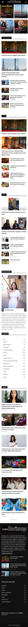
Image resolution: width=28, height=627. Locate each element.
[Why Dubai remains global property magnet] (21, 26)
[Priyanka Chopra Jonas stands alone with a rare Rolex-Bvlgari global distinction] (14, 441)
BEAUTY (5, 342)
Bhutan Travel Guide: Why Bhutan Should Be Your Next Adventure (17, 105)
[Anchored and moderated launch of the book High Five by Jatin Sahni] (5, 253)
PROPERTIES (17, 12)
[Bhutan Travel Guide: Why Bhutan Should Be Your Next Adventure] (5, 105)
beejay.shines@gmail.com (11, 613)
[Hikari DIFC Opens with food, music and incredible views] (5, 160)
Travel (4, 371)
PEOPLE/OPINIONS (8, 366)
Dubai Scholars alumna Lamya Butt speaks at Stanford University (17, 97)
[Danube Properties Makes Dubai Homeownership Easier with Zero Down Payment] (21, 11)
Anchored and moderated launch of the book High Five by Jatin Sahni (18, 253)
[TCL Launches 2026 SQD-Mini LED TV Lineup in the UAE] (14, 462)
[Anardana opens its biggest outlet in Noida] (7, 11)
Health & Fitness (7, 358)
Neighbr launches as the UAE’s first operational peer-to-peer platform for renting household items (12, 406)
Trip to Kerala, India (15, 259)
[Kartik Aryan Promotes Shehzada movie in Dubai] (14, 204)
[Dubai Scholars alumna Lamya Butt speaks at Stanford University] (5, 97)
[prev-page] (3, 111)
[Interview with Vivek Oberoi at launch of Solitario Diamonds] (5, 239)
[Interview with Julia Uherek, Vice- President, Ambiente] (5, 246)
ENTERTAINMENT (7, 350)
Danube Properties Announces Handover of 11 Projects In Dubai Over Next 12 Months (18, 82)
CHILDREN (6, 347)
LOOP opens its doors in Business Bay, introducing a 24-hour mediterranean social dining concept (14, 153)
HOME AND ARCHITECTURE (10, 361)
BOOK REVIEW (7, 344)
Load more (13, 519)
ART (4, 339)
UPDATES (5, 374)
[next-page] (5, 111)
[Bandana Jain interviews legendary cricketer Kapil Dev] (14, 223)
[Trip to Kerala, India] (5, 261)
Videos (5, 377)
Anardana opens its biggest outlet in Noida (13, 55)
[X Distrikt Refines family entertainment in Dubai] (14, 504)
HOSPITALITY (6, 363)
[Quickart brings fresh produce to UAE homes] (5, 167)
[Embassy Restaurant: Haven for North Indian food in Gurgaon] (5, 184)
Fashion (5, 352)
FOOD (2, 13)
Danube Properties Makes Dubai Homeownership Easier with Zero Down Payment (13, 74)
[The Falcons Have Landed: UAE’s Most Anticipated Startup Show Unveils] (14, 483)
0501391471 (5, 614)
